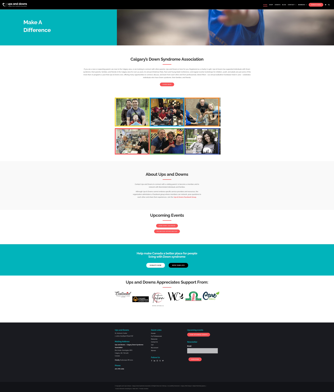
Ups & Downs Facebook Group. (185, 197)
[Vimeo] (163, 360)
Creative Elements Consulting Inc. (123, 388)
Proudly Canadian (143, 388)
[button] (329, 4)
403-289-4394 (119, 369)
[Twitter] (160, 360)
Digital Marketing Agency (199, 386)
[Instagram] (157, 360)
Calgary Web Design (186, 386)
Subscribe (195, 359)
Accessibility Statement (174, 386)
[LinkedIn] (154, 360)
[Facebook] (151, 360)
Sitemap (164, 386)
